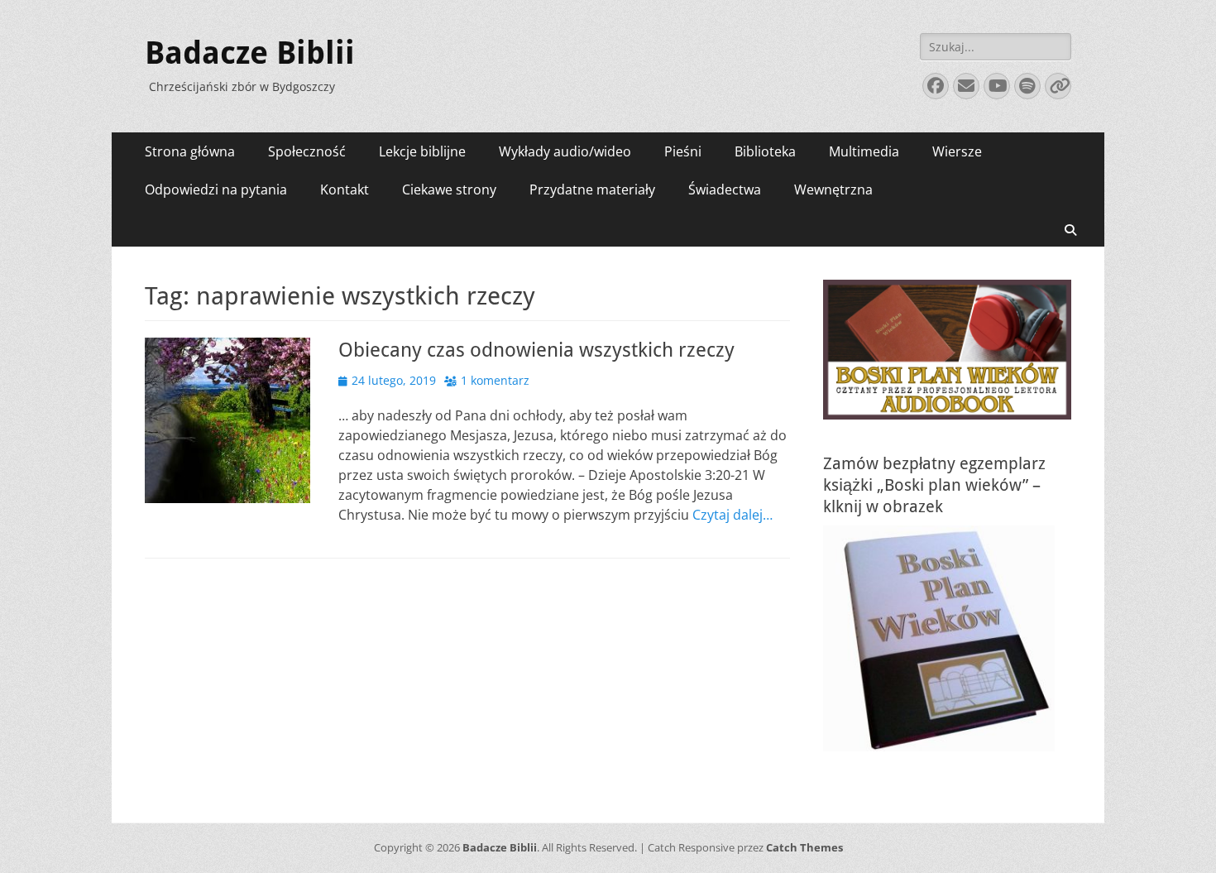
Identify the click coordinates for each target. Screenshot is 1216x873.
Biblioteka (765, 151)
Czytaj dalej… (732, 515)
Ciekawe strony (449, 189)
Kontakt (344, 189)
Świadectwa (724, 189)
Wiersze (957, 151)
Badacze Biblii (250, 53)
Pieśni (682, 151)
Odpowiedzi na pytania (216, 189)
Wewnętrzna (833, 189)
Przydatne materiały (592, 189)
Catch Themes (804, 847)
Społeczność (307, 151)
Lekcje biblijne (422, 151)
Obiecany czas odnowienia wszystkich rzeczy (536, 350)
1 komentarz (495, 380)
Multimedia (864, 151)
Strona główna (190, 151)
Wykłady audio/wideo (565, 151)
